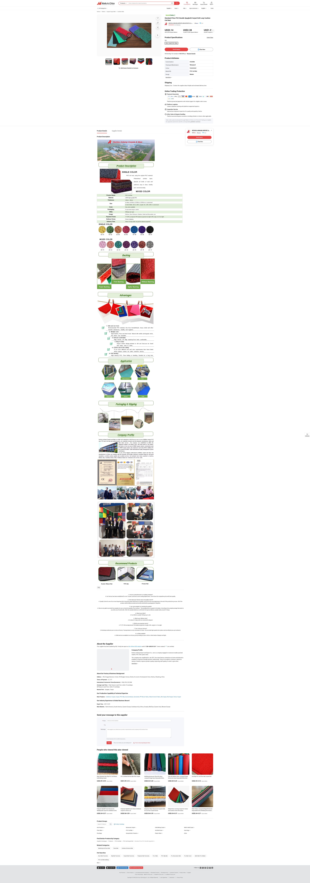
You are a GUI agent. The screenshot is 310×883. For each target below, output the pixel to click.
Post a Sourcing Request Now (141, 743)
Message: (103, 729)
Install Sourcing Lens (137, 867)
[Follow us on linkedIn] (212, 867)
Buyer (176, 8)
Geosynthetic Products (131, 833)
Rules (212, 8)
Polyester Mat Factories (143, 856)
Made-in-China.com (148, 874)
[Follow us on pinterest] (210, 867)
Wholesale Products (155, 872)
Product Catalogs (119, 824)
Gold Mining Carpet (160, 827)
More (98, 862)
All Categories (102, 8)
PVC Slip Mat (164, 856)
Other (185, 833)
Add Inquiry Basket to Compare (129, 68)
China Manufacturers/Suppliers (142, 872)
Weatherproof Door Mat (104, 848)
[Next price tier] (212, 30)
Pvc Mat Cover (187, 856)
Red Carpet (170, 697)
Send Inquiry (176, 49)
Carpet (117, 697)
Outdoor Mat (120, 11)
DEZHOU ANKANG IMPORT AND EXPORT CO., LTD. (181, 23)
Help (184, 8)
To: (105, 725)
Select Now (210, 37)
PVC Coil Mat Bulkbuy (103, 860)
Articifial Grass (158, 830)
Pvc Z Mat (155, 856)
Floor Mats (99, 830)
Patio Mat (115, 848)
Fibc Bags (99, 833)
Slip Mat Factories (115, 856)
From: (104, 720)
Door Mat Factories (103, 856)
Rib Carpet (163, 697)
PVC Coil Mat (129, 830)
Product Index (183, 872)
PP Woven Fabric (144, 697)
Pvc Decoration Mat (176, 856)
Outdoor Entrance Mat (127, 848)
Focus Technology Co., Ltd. (144, 877)
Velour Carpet (177, 697)
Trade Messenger (122, 867)
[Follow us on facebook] (200, 867)
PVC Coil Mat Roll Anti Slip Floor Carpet (130, 776)
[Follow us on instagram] (205, 867)
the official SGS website (135, 646)
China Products (130, 872)
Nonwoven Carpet (130, 827)
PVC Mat (122, 697)
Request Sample (191, 53)
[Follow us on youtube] (207, 867)
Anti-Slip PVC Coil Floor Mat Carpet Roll (201, 776)
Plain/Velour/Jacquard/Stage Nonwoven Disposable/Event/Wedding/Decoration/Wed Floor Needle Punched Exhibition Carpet (203, 810)
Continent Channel (174, 872)
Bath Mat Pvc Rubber (200, 856)
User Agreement (163, 877)
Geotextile (136, 697)
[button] (172, 3)
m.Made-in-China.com (159, 874)
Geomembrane (129, 697)
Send (109, 743)
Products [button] (122, 3)
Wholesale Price (164, 872)
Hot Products (100, 827)
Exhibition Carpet (110, 697)
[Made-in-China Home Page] (105, 3)
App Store (101, 867)
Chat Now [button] (202, 49)
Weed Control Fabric (154, 697)
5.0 (194, 132)
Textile (103, 11)
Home (98, 11)
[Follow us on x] (203, 867)
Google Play (111, 867)
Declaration (171, 877)
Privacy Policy (180, 877)
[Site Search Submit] (177, 3)
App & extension (193, 8)
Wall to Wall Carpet (188, 827)
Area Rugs (186, 830)
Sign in (211, 4)
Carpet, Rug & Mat (111, 11)
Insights (189, 872)
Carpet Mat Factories (129, 856)
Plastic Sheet (158, 833)
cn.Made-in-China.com (170, 874)
